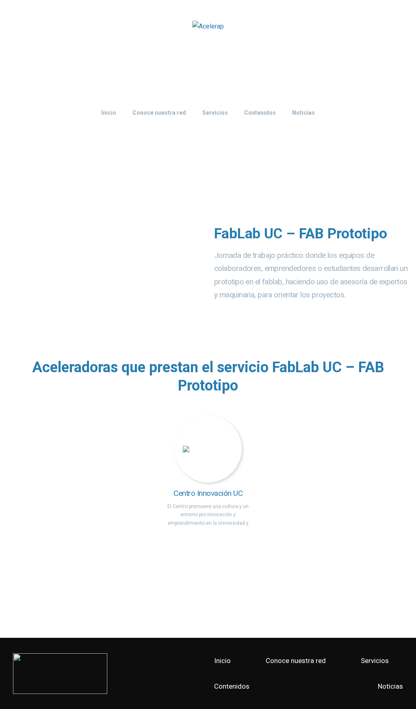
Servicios (375, 661)
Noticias (390, 686)
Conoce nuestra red (296, 661)
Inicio (222, 661)
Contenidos (231, 686)
